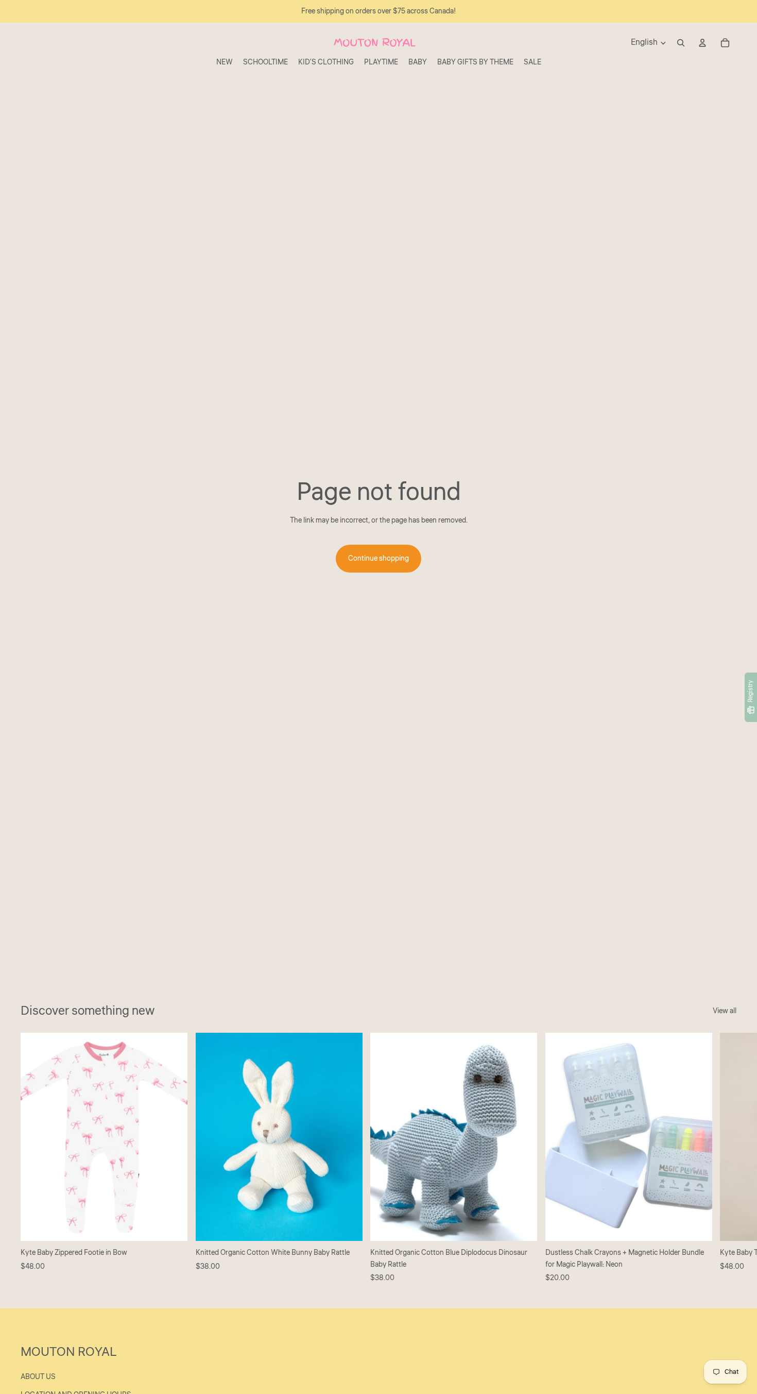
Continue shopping (378, 558)
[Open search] (680, 42)
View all (724, 1011)
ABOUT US (38, 1377)
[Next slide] (725, 1158)
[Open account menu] (702, 42)
